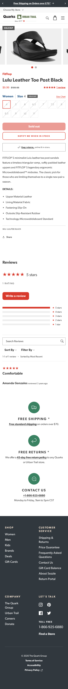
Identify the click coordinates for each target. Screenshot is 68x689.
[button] (54, 18)
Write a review (16, 296)
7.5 (53, 105)
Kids (7, 545)
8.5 (8, 115)
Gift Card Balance (50, 568)
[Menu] (62, 18)
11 (35, 115)
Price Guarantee (49, 547)
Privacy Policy (32, 670)
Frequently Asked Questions (50, 555)
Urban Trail (12, 613)
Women (10, 534)
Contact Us (46, 562)
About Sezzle (47, 573)
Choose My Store (11, 9)
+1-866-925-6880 (34, 495)
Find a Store (47, 634)
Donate (9, 624)
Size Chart (61, 96)
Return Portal (47, 579)
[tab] (32, 67)
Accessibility (34, 665)
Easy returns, (27, 147)
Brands (9, 550)
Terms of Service (34, 660)
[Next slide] (65, 3)
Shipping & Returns (46, 540)
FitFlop (7, 74)
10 (26, 115)
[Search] (47, 18)
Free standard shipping (23, 424)
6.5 (35, 105)
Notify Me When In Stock (34, 136)
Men (8, 540)
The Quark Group (11, 605)
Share (9, 237)
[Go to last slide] (3, 3)
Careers (10, 618)
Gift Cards (11, 562)
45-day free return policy (32, 457)
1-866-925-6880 (51, 627)
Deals (8, 556)
